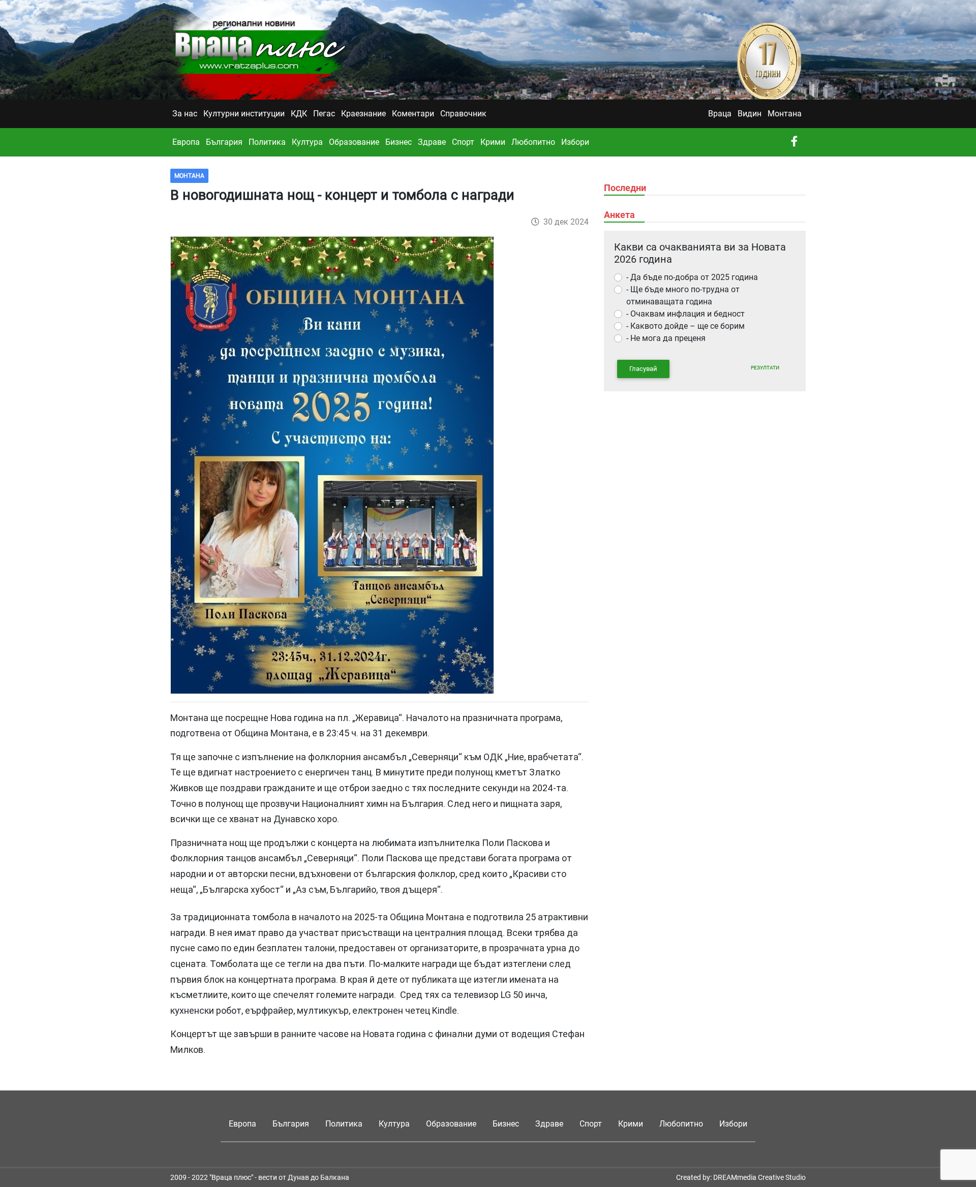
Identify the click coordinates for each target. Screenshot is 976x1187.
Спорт (463, 142)
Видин (749, 113)
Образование (354, 142)
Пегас (324, 113)
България (224, 142)
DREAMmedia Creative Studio (759, 1177)
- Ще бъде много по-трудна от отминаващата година (683, 295)
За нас (184, 113)
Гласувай (643, 368)
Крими (492, 142)
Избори (575, 142)
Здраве (432, 142)
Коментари (413, 113)
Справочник (463, 113)
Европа (186, 142)
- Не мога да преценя (666, 338)
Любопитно (533, 142)
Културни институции (244, 113)
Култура (307, 142)
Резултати (765, 367)
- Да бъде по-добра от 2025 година (692, 277)
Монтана (785, 113)
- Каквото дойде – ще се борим (685, 326)
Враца (719, 113)
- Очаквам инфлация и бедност (685, 314)
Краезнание (363, 113)
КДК (299, 113)
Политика (267, 142)
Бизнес (398, 142)
